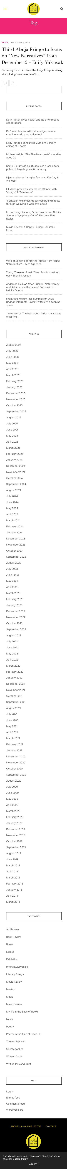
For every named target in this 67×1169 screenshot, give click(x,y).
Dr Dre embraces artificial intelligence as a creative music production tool (30, 133)
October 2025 (14, 405)
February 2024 (14, 526)
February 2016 (14, 883)
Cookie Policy (20, 1158)
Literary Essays (15, 974)
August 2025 (13, 417)
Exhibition (12, 959)
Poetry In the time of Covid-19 (23, 1033)
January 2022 (14, 677)
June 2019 (12, 859)
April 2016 (12, 871)
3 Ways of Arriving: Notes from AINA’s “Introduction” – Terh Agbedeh (33, 262)
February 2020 (14, 816)
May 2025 (12, 435)
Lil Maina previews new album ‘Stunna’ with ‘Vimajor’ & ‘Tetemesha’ (31, 190)
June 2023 (12, 574)
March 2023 (13, 592)
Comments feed (15, 1103)
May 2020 (12, 798)
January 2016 (14, 889)
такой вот (12, 313)
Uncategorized (15, 1048)
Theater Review (15, 1041)
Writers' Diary (14, 1056)
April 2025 (12, 441)
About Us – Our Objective (26, 1126)
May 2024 (12, 508)
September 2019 (16, 847)
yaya (9, 260)
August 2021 (13, 707)
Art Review (12, 929)
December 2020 (15, 756)
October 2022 (14, 623)
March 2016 (13, 877)
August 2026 (13, 344)
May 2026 (12, 362)
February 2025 (14, 453)
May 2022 (12, 653)
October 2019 (14, 841)
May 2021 (12, 726)
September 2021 (16, 701)
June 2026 (12, 356)
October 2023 (14, 550)
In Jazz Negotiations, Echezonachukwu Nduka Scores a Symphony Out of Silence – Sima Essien (33, 215)
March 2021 (13, 738)
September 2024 (16, 484)
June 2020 (12, 792)
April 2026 (12, 368)
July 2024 (12, 496)
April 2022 (12, 659)
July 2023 (12, 568)
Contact (51, 1126)
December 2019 (15, 829)
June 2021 (12, 720)
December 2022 (15, 611)
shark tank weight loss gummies (25, 298)
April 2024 (12, 514)
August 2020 (13, 780)
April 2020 (12, 804)
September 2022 (16, 629)
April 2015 (12, 895)
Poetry (10, 1026)
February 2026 (14, 381)
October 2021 (14, 695)
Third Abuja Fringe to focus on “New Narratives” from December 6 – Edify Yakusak (32, 56)
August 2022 (13, 635)
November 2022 (15, 617)
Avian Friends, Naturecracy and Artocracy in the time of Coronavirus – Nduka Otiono (32, 287)
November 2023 (15, 544)
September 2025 (16, 411)
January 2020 (14, 822)
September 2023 (16, 556)
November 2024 (15, 471)
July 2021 (12, 714)
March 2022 (13, 665)
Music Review (14, 1004)
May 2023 (12, 580)
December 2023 (15, 538)
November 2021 (15, 689)
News (5, 42)
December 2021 (15, 683)
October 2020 (14, 768)
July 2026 (12, 350)
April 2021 (12, 732)
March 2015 (13, 901)
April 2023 (12, 586)
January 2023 (14, 605)
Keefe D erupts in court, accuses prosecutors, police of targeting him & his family (32, 167)
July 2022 (12, 641)
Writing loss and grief (18, 1063)
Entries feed (13, 1097)
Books (9, 944)
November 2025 (15, 399)
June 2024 (12, 502)
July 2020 (12, 786)
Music (9, 996)
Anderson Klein (15, 283)
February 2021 (14, 744)
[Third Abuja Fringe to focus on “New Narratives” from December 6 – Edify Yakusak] (5, 83)
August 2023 (13, 562)
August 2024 (13, 490)
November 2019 (15, 835)
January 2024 (14, 532)
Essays (10, 951)
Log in (9, 1091)
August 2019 (13, 853)
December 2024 (15, 465)
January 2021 (14, 750)
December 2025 (15, 393)
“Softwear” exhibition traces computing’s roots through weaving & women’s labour (33, 202)
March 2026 (13, 375)
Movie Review (14, 981)
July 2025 (12, 423)
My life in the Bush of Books (22, 1011)
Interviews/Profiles (17, 966)
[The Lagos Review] (33, 9)
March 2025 (13, 447)
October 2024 (14, 477)
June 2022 (12, 647)
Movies (10, 989)
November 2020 (15, 762)
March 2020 (13, 810)
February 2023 (14, 599)
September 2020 (16, 774)
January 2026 (14, 387)
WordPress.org (14, 1109)
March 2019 (13, 865)
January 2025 (14, 459)
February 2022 (14, 671)
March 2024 (13, 520)
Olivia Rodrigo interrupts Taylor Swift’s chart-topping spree (33, 302)
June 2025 (12, 429)
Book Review (13, 936)
